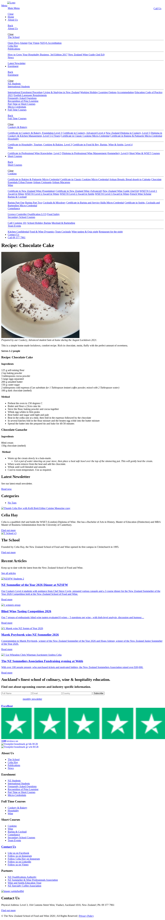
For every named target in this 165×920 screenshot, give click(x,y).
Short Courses (15, 156)
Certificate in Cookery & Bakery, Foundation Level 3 (35, 133)
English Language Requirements (30, 95)
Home (11, 16)
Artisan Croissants (42, 182)
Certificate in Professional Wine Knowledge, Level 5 (34, 153)
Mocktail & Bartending (63, 223)
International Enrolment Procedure (25, 92)
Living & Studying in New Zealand (61, 92)
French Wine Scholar (140, 194)
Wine (10, 147)
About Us (13, 19)
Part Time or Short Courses (21, 104)
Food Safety (53, 214)
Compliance (14, 208)
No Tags (12, 502)
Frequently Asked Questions (22, 98)
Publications (14, 48)
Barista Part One (16, 202)
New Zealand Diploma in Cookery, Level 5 (128, 133)
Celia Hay (13, 46)
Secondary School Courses (21, 217)
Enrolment (13, 66)
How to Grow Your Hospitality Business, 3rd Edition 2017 (38, 54)
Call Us (157, 8)
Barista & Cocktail (17, 196)
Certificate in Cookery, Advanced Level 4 (84, 133)
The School (13, 37)
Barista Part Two (33, 202)
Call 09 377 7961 (16, 237)
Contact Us (13, 234)
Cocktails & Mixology (54, 202)
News (11, 57)
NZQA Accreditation (51, 43)
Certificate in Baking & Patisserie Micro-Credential (136, 135)
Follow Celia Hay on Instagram (24, 858)
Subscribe (98, 693)
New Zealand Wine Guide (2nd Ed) (86, 54)
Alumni (24, 43)
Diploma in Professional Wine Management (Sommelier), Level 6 (95, 153)
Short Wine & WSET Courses (144, 153)
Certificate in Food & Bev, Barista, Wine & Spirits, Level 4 (102, 144)
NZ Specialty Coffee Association (24, 885)
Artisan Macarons (61, 182)
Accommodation (125, 92)
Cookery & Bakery (17, 127)
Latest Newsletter (16, 63)
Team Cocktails (63, 231)
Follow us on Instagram (20, 856)
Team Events (14, 225)
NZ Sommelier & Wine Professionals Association (33, 880)
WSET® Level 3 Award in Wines (112, 194)
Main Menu (14, 8)
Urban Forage (25, 182)
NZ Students (14, 83)
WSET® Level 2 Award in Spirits (77, 194)
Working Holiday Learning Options (98, 92)
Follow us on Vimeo (18, 864)
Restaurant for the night (111, 231)
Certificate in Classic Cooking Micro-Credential (85, 135)
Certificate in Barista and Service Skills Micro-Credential (95, 202)
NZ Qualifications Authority (22, 877)
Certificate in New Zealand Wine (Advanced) (79, 191)
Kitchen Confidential (18, 231)
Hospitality (13, 138)
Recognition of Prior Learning (23, 101)
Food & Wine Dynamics (42, 231)
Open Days (13, 43)
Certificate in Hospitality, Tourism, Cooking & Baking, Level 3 (40, 144)
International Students (19, 86)
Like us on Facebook (18, 853)
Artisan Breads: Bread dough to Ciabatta (129, 179)
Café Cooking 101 (17, 223)
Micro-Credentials (17, 106)
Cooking (12, 173)
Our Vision (33, 43)
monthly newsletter (32, 699)
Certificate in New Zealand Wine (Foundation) (31, 191)
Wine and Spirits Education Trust (24, 882)
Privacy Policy (86, 916)
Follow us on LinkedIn (19, 861)
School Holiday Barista (39, 223)
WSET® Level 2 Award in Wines (42, 194)
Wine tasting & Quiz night (85, 231)
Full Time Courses (17, 109)
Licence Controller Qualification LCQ (27, 214)
